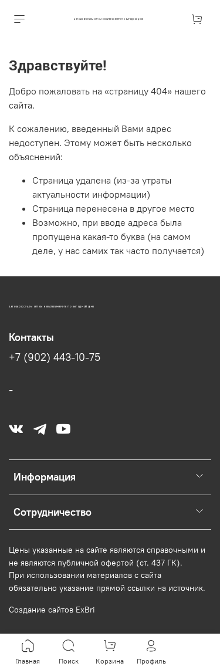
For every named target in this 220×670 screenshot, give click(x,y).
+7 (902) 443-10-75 (54, 357)
